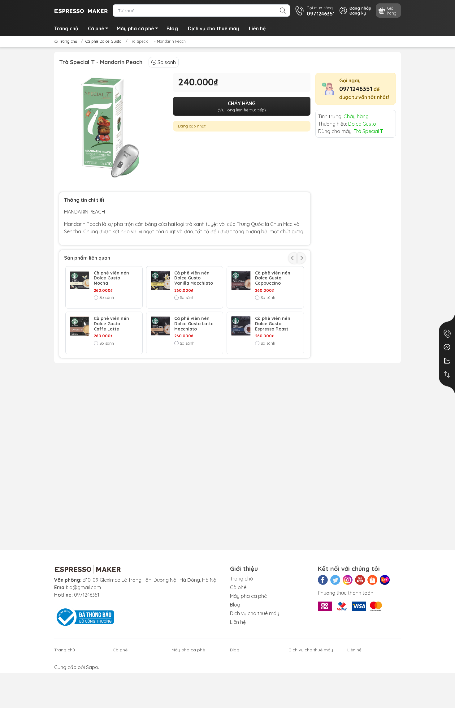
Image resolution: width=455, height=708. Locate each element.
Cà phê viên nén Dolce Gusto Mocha (111, 278)
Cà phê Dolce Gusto (103, 41)
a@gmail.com (85, 587)
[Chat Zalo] (447, 360)
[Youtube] (360, 580)
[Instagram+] (348, 580)
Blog (172, 28)
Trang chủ (66, 28)
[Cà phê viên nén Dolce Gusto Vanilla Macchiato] (160, 280)
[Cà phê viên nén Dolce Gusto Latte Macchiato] (160, 326)
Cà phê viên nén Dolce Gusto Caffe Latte (111, 323)
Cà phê (96, 28)
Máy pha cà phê (135, 28)
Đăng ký (357, 13)
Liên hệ (257, 28)
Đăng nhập (360, 8)
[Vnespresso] (81, 10)
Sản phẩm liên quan (87, 258)
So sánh (167, 62)
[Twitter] (335, 580)
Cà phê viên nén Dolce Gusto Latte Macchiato (194, 323)
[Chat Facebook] (447, 347)
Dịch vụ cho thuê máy (213, 28)
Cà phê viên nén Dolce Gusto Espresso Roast (272, 323)
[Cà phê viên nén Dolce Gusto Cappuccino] (241, 280)
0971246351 (355, 89)
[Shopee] (372, 580)
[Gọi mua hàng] (447, 333)
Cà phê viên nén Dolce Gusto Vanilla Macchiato (193, 278)
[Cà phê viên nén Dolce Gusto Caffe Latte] (79, 326)
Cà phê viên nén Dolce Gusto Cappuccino (272, 278)
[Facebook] (323, 580)
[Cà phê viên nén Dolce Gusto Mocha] (79, 280)
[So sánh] (447, 374)
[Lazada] (385, 580)
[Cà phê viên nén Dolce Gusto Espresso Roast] (241, 326)
